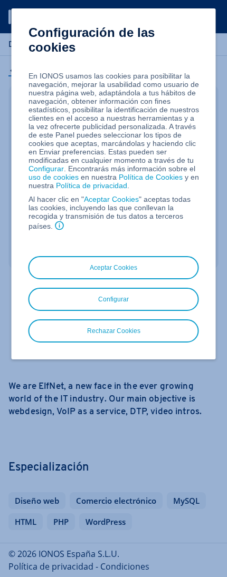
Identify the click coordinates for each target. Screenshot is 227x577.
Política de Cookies (151, 177)
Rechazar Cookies (113, 331)
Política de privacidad (91, 185)
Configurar (46, 168)
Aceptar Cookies (111, 199)
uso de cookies (54, 177)
